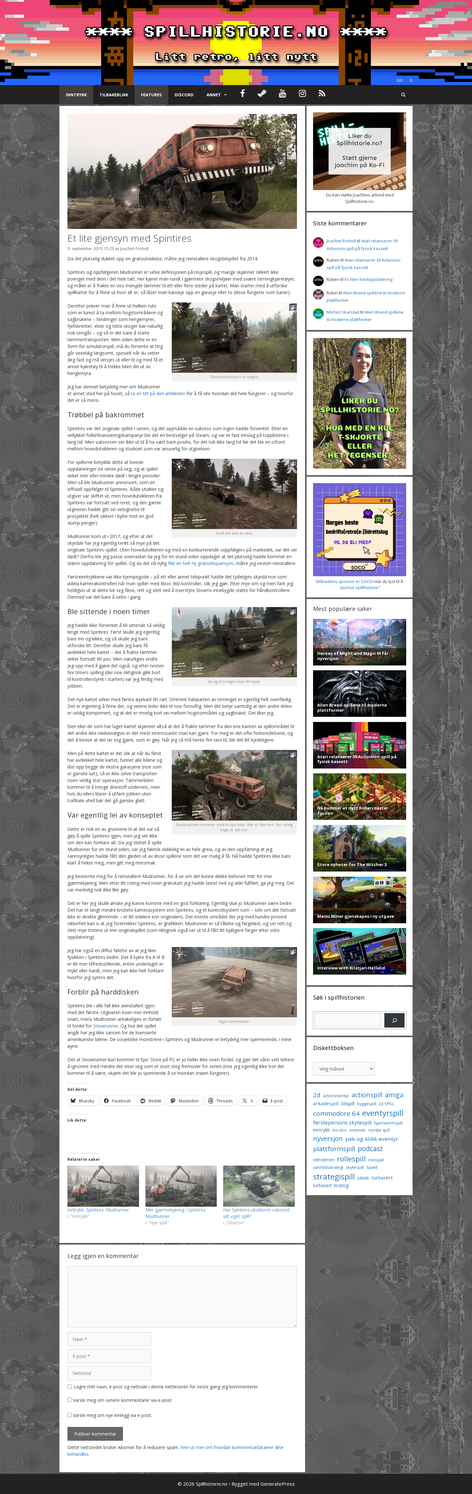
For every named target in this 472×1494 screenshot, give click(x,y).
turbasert (382, 1177)
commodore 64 (336, 1113)
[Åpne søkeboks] (403, 94)
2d (316, 1095)
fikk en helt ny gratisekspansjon (200, 563)
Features (151, 95)
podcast (370, 1148)
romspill (376, 1160)
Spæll (371, 1167)
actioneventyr (336, 1096)
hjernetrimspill (388, 1123)
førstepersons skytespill (342, 1122)
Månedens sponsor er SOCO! (344, 581)
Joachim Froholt (134, 248)
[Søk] (394, 1020)
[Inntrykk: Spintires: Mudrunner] (103, 1186)
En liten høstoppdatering (368, 279)
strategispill (334, 1176)
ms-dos (339, 1130)
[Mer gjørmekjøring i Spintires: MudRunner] (181, 1186)
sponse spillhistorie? (360, 587)
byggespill (366, 1104)
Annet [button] (213, 95)
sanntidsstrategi (328, 1167)
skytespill (355, 1167)
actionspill (367, 1094)
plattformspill (334, 1148)
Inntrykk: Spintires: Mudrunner (98, 1210)
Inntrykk (76, 95)
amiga (394, 1094)
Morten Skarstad (343, 312)
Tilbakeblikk (114, 95)
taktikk (363, 1178)
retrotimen (324, 1160)
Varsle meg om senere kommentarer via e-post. (122, 1400)
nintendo (357, 1130)
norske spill (379, 1130)
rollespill (351, 1159)
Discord (184, 95)
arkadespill (326, 1103)
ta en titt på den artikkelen (158, 393)
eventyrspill (382, 1112)
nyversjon (328, 1138)
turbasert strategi (331, 1185)
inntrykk (321, 1130)
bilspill (347, 1103)
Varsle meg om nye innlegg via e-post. (112, 1415)
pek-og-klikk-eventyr (371, 1138)
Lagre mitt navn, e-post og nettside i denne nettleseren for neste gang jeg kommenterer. (166, 1387)
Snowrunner (105, 1026)
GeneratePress (277, 1484)
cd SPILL (386, 1104)
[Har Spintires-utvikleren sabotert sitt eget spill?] (259, 1186)
